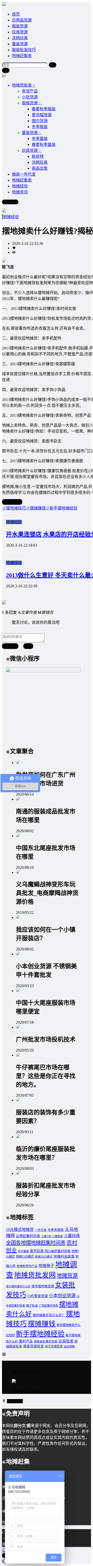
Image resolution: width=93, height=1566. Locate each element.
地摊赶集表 (22, 56)
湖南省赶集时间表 (46, 1341)
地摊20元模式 (44, 1256)
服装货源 (20, 26)
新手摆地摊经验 (40, 1334)
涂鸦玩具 (20, 38)
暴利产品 (26, 1341)
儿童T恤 (46, 1236)
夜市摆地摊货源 (42, 1286)
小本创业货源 (62, 1295)
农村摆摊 (23, 1251)
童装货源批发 (33, 1346)
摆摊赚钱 (42, 1324)
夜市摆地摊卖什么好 (18, 1286)
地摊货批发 (22, 85)
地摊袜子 (46, 1266)
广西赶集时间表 (48, 1305)
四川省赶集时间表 (57, 1251)
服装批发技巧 (24, 50)
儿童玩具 (72, 1236)
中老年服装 (56, 1230)
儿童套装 (57, 1236)
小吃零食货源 (37, 1296)
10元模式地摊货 (20, 1229)
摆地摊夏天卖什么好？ (49, 1315)
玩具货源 (20, 32)
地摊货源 (67, 1276)
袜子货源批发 (54, 1346)
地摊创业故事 (64, 1256)
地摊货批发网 (35, 1275)
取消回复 (10, 646)
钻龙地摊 (69, 1346)
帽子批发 (32, 1305)
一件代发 (41, 1230)
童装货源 (20, 44)
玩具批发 (66, 1341)
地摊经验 (11, 217)
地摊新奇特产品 (27, 1266)
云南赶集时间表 (28, 1236)
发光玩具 (37, 1251)
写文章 (12, 202)
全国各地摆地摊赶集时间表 (35, 1242)
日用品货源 (22, 20)
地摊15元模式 (25, 1256)
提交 (28, 646)
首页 (16, 14)
